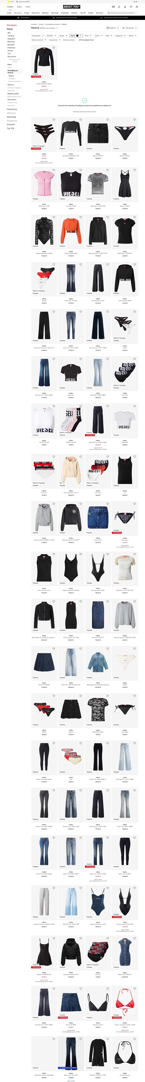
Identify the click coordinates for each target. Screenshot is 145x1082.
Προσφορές (36, 36)
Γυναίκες (10, 7)
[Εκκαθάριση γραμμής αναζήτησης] (137, 13)
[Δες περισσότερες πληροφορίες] (44, 92)
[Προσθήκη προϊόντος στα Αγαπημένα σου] (53, 48)
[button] (113, 28)
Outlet (11, 1)
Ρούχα (41, 24)
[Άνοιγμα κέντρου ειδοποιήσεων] (125, 7)
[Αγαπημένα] (131, 7)
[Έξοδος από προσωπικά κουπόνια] (113, 7)
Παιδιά (28, 7)
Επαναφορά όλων (87, 40)
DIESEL (64, 24)
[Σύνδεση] (119, 7)
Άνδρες (19, 7)
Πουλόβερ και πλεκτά (53, 24)
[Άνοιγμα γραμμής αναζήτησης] (108, 13)
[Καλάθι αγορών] (137, 7)
